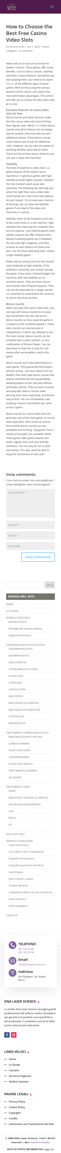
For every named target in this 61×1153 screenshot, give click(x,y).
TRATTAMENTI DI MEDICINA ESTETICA (27, 732)
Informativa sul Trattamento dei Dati (31, 1124)
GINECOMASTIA (17, 662)
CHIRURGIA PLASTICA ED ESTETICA (25, 644)
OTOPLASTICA (16, 716)
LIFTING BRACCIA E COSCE (23, 669)
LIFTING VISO (16, 676)
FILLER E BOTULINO (19, 750)
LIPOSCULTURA (17, 689)
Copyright (15, 1112)
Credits (13, 1118)
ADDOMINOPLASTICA (21, 648)
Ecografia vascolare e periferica (26, 865)
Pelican (10, 83)
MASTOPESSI (16, 696)
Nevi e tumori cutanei (21, 878)
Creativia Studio (39, 1142)
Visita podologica (18, 905)
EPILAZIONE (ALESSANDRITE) (25, 804)
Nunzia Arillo (17, 46)
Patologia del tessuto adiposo (25, 628)
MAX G (12, 817)
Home (12, 1059)
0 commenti (26, 50)
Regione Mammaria (20, 635)
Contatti (14, 1070)
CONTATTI (12, 915)
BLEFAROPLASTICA (19, 655)
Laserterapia (16, 872)
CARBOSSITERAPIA (19, 743)
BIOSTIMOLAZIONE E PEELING (25, 736)
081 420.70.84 (26, 948)
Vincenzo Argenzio (20, 1076)
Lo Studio (14, 1064)
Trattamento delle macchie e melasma (30, 892)
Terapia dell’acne (18, 885)
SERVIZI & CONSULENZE (19, 841)
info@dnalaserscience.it (32, 964)
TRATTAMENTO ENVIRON (23, 770)
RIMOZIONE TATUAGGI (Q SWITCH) (28, 797)
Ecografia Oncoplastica (21, 858)
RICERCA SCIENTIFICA (18, 617)
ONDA (12, 790)
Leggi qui (48, 1149)
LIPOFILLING (15, 682)
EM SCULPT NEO (15, 834)
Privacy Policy (17, 1101)
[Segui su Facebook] (7, 1035)
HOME (9, 604)
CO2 (11, 811)
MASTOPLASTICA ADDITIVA (24, 703)
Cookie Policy (17, 1107)
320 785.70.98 (26, 952)
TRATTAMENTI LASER (18, 786)
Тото (37, 125)
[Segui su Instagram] (13, 1035)
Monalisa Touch (18, 621)
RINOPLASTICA (17, 723)
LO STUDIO (12, 611)
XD (10, 824)
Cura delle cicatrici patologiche (26, 851)
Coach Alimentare (19, 845)
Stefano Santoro (19, 1081)
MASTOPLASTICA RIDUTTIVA (24, 709)
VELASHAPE (15, 777)
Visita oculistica (17, 899)
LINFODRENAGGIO (19, 757)
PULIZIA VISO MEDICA (21, 763)
